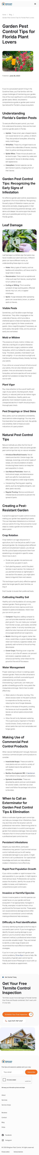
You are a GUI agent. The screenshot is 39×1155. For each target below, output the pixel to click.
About (4, 1095)
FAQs (3, 1127)
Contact (4, 1117)
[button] (35, 4)
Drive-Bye (19, 955)
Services (4, 1100)
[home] (7, 4)
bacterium (31, 773)
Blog (10, 14)
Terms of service (18, 1151)
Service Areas (6, 1105)
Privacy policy (6, 1151)
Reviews (4, 1112)
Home (4, 14)
